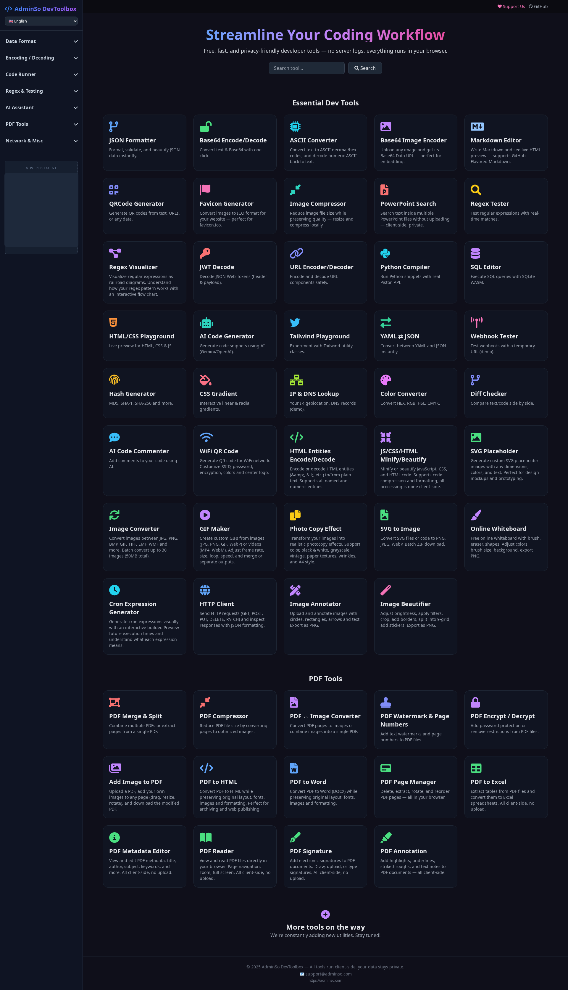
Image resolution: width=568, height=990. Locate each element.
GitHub (540, 6)
